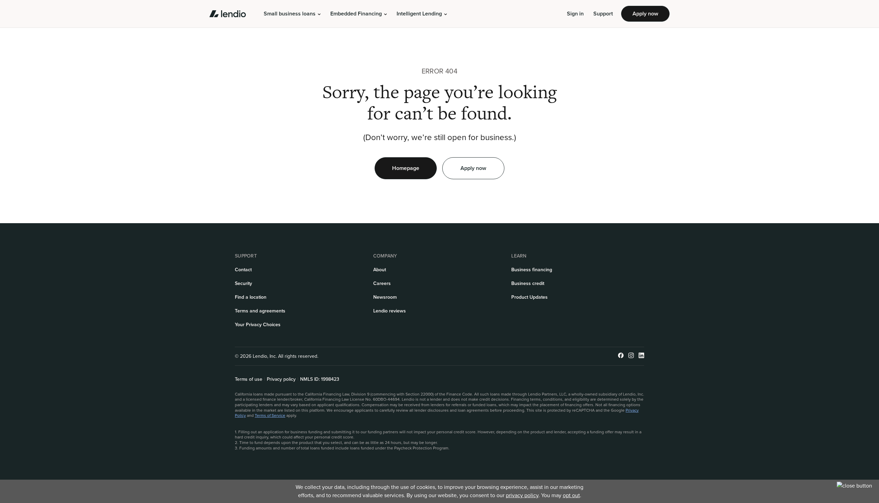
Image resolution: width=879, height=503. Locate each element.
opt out (571, 495)
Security (243, 283)
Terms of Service (270, 415)
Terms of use (248, 379)
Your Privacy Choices (258, 324)
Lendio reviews (389, 311)
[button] (292, 13)
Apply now (645, 14)
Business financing (531, 269)
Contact (243, 269)
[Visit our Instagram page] (631, 356)
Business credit (527, 283)
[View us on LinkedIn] (641, 356)
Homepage (405, 168)
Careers (382, 283)
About (379, 269)
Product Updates (529, 297)
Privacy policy (281, 379)
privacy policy (522, 495)
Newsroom (385, 297)
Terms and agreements (260, 311)
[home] (227, 14)
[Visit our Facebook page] (621, 356)
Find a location (250, 297)
